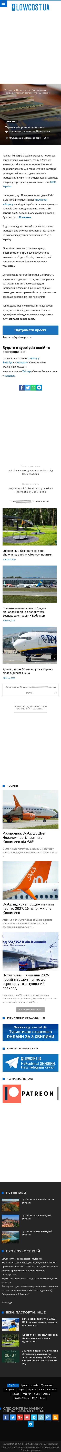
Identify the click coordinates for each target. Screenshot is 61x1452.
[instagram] (48, 1417)
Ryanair (32, 1389)
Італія (43, 1398)
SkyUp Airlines (22, 1398)
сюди (9, 1302)
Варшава (51, 1389)
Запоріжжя (9, 1389)
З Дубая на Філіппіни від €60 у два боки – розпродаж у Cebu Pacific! (30, 488)
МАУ (34, 1398)
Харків (21, 1389)
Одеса (46, 1393)
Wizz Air (27, 1393)
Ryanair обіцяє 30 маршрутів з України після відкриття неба (28, 671)
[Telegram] (31, 1424)
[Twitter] (13, 1417)
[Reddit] (41, 1417)
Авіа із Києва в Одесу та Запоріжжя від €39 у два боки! (30, 470)
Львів (37, 1393)
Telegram (10, 375)
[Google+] (20, 1417)
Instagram (22, 362)
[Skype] (34, 1417)
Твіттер (26, 371)
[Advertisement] (30, 46)
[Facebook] (6, 1417)
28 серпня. (25, 217)
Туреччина (46, 1385)
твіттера (36, 1266)
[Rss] (55, 1417)
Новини (20, 90)
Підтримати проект (30, 330)
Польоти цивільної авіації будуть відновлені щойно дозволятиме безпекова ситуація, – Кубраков (24, 611)
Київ (41, 1389)
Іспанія (34, 1385)
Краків (24, 1385)
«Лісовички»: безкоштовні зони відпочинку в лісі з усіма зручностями (27, 552)
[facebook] (22, 388)
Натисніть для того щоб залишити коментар (30, 707)
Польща (15, 1393)
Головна (9, 90)
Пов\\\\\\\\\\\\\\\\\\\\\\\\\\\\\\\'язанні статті (29, 501)
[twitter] (27, 388)
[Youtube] (27, 1417)
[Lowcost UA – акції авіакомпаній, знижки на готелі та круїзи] (30, 3)
